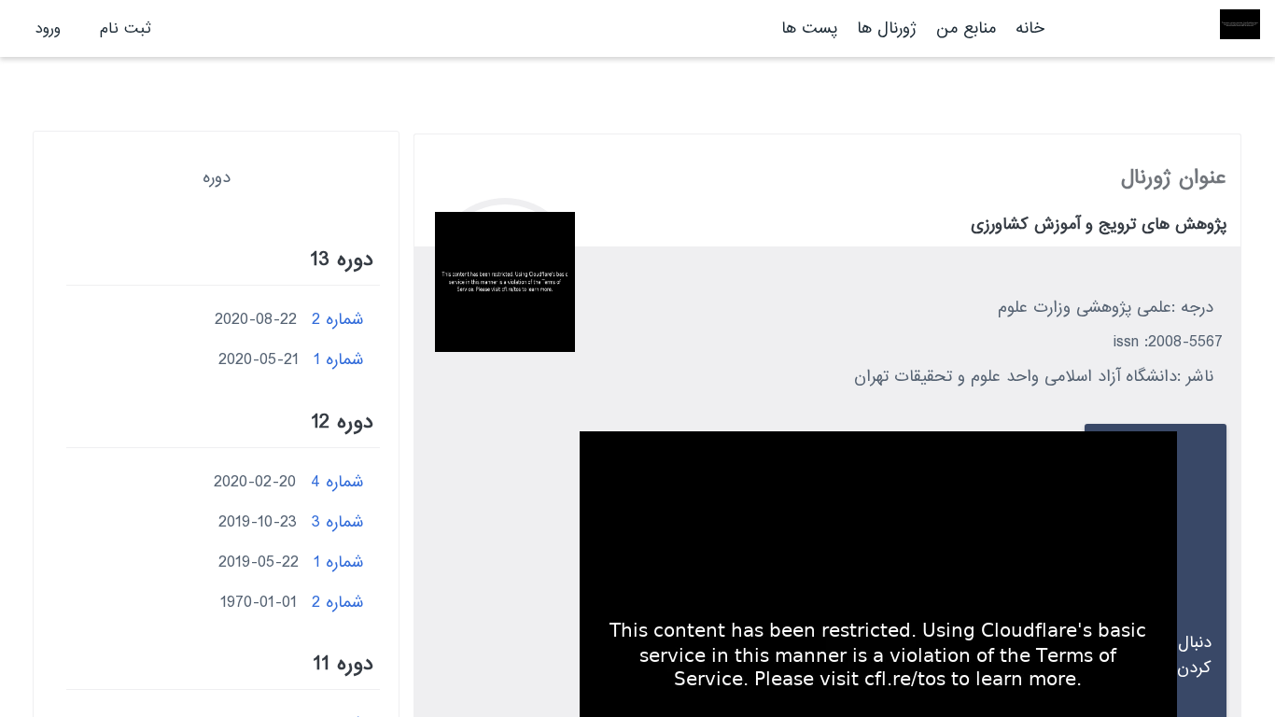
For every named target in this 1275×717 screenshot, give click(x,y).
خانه (1030, 28)
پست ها (809, 28)
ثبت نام (125, 28)
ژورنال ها (887, 28)
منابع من (963, 28)
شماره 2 (338, 319)
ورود (48, 28)
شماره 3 (338, 522)
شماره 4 (337, 482)
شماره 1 (339, 360)
